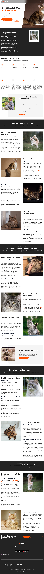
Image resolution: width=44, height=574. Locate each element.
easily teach (3, 328)
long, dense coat (38, 170)
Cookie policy (33, 569)
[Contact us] (37, 2)
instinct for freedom (8, 337)
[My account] (39, 2)
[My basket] (41, 2)
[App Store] (18, 551)
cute (10, 261)
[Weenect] (5, 2)
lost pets (16, 497)
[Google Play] (25, 551)
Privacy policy (29, 569)
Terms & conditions (23, 569)
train (7, 323)
